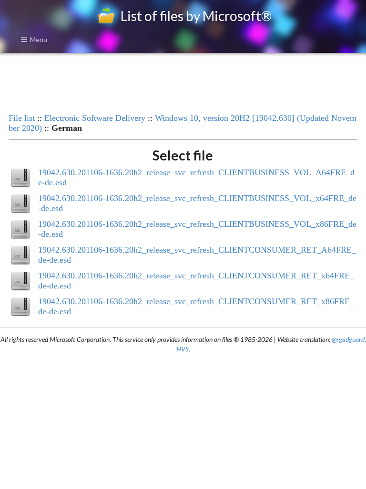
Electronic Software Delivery (94, 118)
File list (22, 118)
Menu (38, 39)
